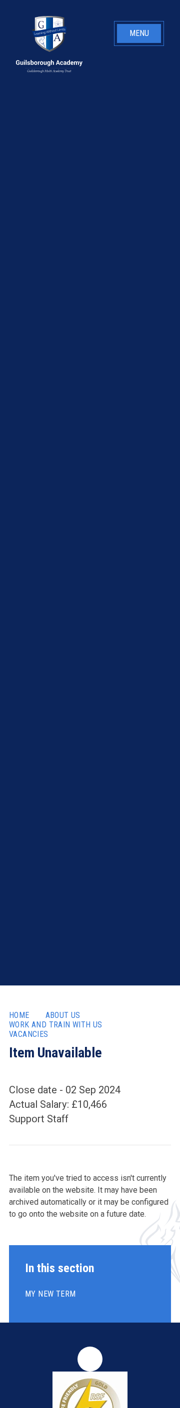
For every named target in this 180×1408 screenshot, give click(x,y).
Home (19, 1015)
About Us (63, 1015)
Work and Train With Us (55, 1024)
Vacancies (28, 1034)
